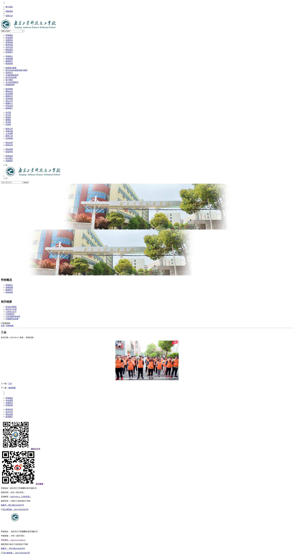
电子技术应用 (11, 77)
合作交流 (9, 47)
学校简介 (9, 56)
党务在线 (9, 131)
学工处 (8, 115)
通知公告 (9, 91)
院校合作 (9, 145)
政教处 (8, 120)
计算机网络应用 (12, 75)
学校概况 (9, 35)
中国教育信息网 (12, 319)
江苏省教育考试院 (13, 316)
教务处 (8, 117)
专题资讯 (9, 40)
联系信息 (9, 156)
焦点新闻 (9, 94)
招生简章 (9, 149)
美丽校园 (9, 59)
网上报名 (9, 7)
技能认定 (9, 16)
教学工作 (9, 136)
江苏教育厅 (10, 314)
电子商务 (9, 80)
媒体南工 (9, 108)
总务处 (8, 124)
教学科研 (9, 45)
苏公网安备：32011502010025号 (15, 509)
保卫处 (8, 122)
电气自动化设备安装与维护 (17, 70)
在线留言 (9, 161)
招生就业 (9, 50)
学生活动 (9, 106)
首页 (3, 326)
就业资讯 (9, 152)
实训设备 (9, 138)
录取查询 (9, 11)
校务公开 (9, 129)
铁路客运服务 (11, 68)
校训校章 (9, 64)
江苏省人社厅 (11, 312)
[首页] (33, 176)
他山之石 (9, 101)
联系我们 (9, 52)
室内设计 (9, 73)
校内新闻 (9, 89)
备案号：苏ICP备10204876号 (12, 505)
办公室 (8, 112)
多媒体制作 (10, 85)
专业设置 (9, 38)
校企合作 (9, 143)
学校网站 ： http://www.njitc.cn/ (13, 540)
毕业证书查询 (11, 307)
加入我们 (9, 158)
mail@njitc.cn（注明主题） (20, 497)
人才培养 (9, 134)
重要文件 (9, 96)
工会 (10, 384)
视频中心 (9, 103)
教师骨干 (9, 61)
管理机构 (9, 42)
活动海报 (9, 99)
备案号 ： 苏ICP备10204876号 (13, 548)
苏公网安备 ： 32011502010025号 (16, 553)
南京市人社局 (11, 309)
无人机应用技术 (12, 82)
